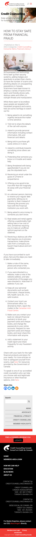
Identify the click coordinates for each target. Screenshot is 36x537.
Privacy (24, 530)
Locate (18, 440)
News (28, 408)
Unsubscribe (18, 532)
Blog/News (8, 472)
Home (6, 456)
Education (8, 469)
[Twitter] (9, 388)
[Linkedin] (13, 388)
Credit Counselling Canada (23, 535)
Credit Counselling (24, 47)
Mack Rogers (15, 523)
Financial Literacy (23, 49)
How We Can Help (11, 466)
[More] (16, 388)
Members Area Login (13, 459)
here (16, 362)
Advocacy (26, 412)
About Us (8, 475)
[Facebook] (5, 388)
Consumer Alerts (10, 49)
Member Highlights (22, 424)
